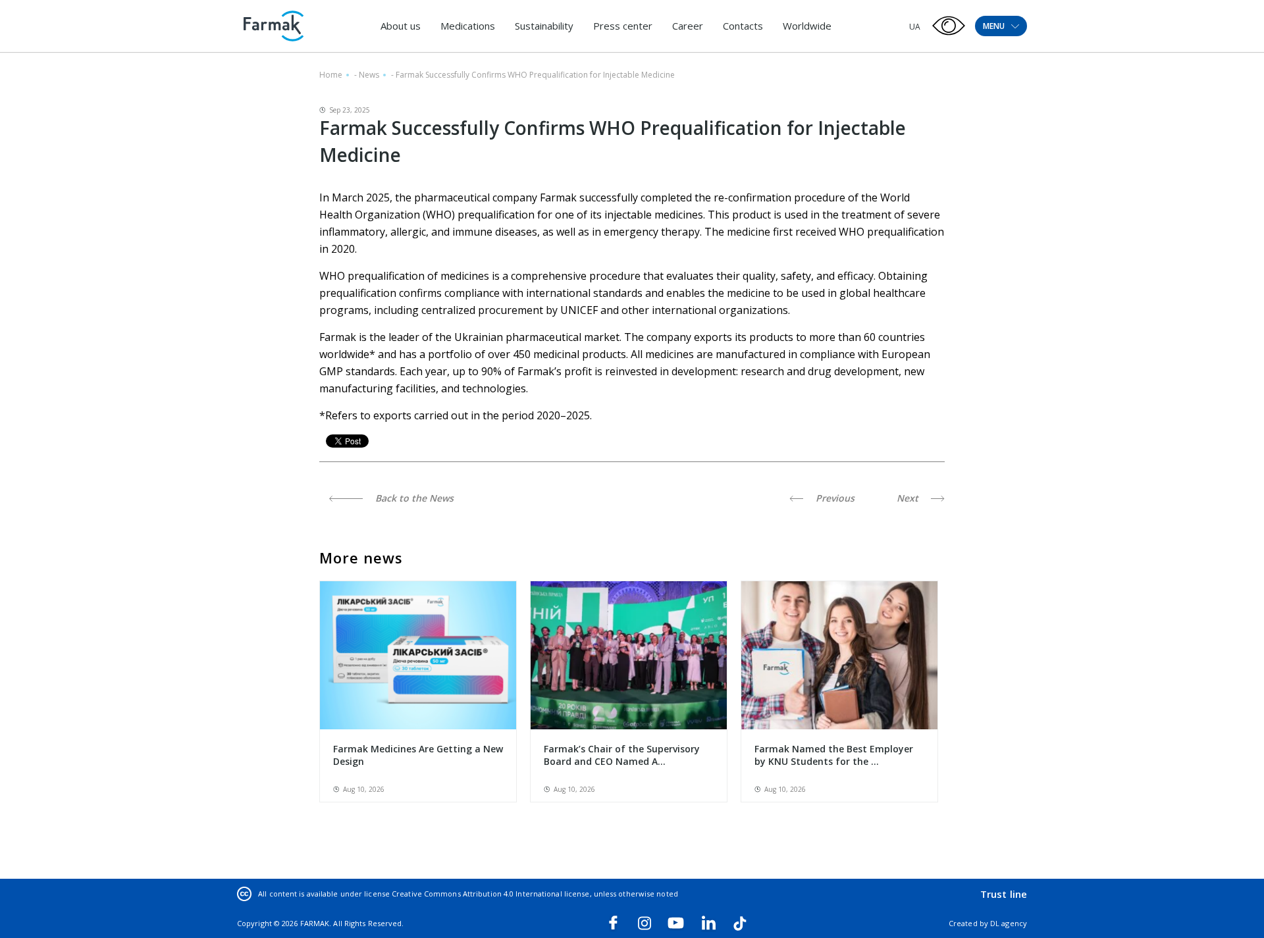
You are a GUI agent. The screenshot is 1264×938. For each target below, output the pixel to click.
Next (909, 498)
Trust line (1003, 893)
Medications (467, 25)
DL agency (1008, 923)
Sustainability (544, 25)
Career (687, 25)
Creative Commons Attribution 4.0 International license (490, 894)
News (369, 74)
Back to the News (413, 498)
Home (330, 74)
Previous (834, 498)
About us (401, 25)
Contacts (743, 25)
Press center (622, 25)
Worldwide (807, 25)
